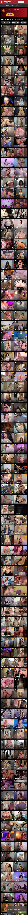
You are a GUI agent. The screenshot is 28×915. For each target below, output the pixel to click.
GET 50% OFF (10, 14)
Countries (16, 22)
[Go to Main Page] (8, 2)
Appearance (7, 22)
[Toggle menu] (1, 2)
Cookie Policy (17, 909)
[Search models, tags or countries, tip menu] (26, 5)
